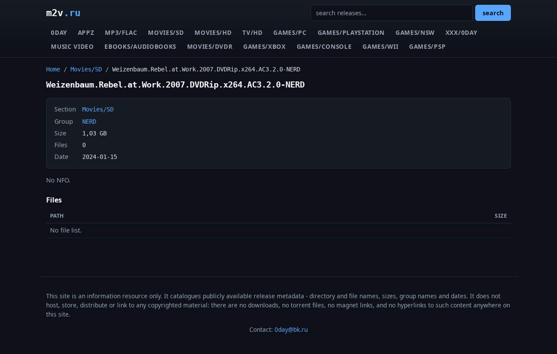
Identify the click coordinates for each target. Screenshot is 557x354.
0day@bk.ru (291, 329)
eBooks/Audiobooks (140, 46)
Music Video (72, 46)
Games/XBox (264, 46)
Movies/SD (166, 32)
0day (59, 32)
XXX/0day (461, 32)
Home (53, 69)
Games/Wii (380, 46)
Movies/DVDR (209, 46)
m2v (63, 12)
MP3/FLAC (121, 32)
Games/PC (289, 32)
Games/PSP (427, 46)
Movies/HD (213, 32)
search (493, 13)
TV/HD (252, 32)
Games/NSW (415, 32)
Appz (86, 32)
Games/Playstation (351, 32)
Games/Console (324, 46)
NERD (89, 121)
